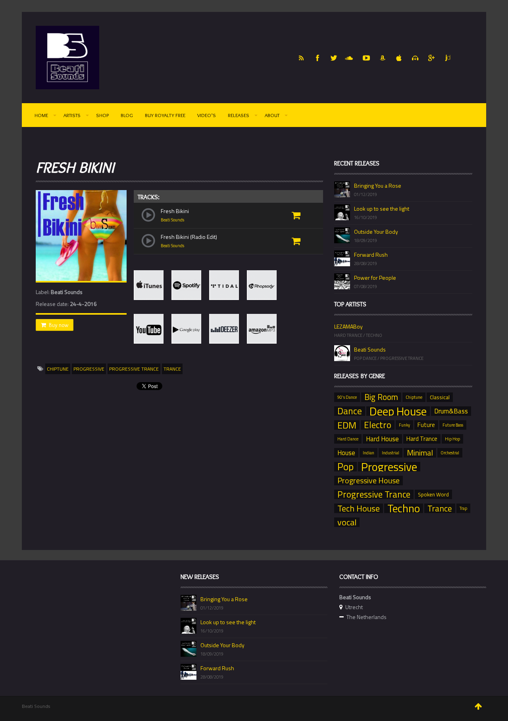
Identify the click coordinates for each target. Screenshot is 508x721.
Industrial (390, 453)
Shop (102, 115)
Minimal (420, 453)
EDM (346, 425)
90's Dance (347, 397)
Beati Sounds (172, 220)
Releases (238, 115)
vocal (346, 522)
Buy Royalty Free (165, 115)
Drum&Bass (451, 411)
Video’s (206, 115)
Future (426, 424)
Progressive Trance (134, 369)
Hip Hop (452, 439)
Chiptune (58, 369)
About (272, 115)
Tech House (358, 508)
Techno (403, 508)
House (346, 453)
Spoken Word (433, 494)
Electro (377, 425)
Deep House (398, 411)
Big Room (381, 397)
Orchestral (450, 453)
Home (41, 115)
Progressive (88, 369)
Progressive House (368, 480)
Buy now (58, 325)
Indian (368, 453)
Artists (72, 115)
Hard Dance (347, 439)
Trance (172, 369)
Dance (349, 411)
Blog (127, 115)
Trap (463, 508)
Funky (404, 425)
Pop (345, 466)
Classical (440, 397)
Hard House (382, 439)
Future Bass (453, 425)
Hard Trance (421, 438)
